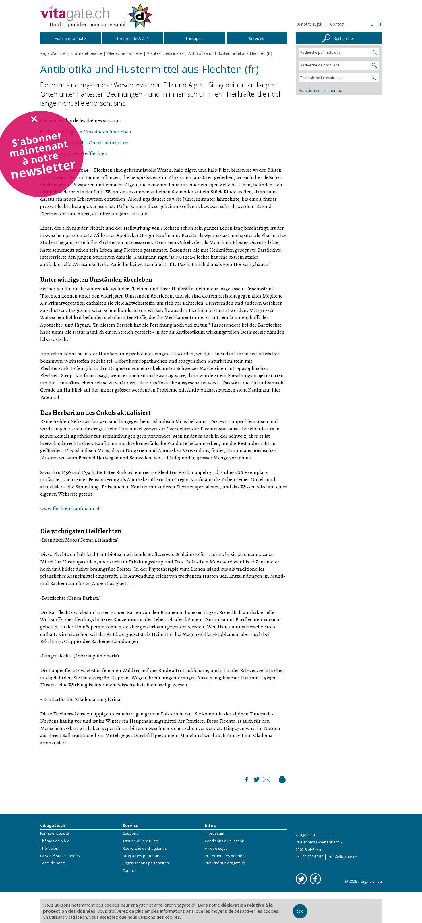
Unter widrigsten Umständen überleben (88, 131)
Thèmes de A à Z (54, 840)
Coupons (130, 833)
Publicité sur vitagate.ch (225, 863)
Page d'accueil (53, 53)
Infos (210, 825)
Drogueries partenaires (143, 855)
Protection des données (226, 855)
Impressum (214, 833)
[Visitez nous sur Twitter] (301, 879)
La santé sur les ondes (60, 855)
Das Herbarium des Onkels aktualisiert (87, 142)
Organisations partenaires (146, 863)
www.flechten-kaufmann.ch (70, 508)
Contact (337, 24)
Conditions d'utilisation (224, 840)
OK (300, 911)
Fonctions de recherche (320, 90)
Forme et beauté (54, 833)
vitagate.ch (52, 825)
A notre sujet (309, 24)
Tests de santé (53, 863)
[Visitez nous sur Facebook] (315, 879)
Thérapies (49, 848)
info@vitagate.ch (342, 856)
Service (130, 825)
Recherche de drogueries (145, 848)
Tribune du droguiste (141, 840)
